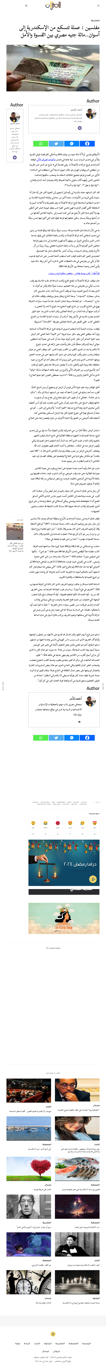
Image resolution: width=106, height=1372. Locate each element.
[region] (64, 912)
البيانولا (96, 1299)
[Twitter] (56, 144)
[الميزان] (52, 6)
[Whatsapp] (40, 144)
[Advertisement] (64, 769)
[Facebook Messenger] (71, 144)
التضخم (69, 802)
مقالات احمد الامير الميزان (44, 804)
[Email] (80, 128)
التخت (48, 1107)
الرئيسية (86, 1344)
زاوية (17, 1344)
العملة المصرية (61, 802)
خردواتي (56, 1351)
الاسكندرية (76, 802)
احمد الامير (84, 802)
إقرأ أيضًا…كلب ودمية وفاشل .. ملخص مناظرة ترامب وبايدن (74, 273)
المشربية (95, 21)
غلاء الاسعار (66, 804)
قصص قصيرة (56, 804)
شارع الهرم (74, 804)
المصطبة (46, 1145)
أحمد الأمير (15, 124)
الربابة (27, 1344)
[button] (64, 912)
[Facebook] (87, 144)
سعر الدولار (36, 802)
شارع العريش (83, 804)
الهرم (53, 802)
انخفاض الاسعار (45, 802)
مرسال (96, 1106)
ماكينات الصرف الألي (46, 159)
